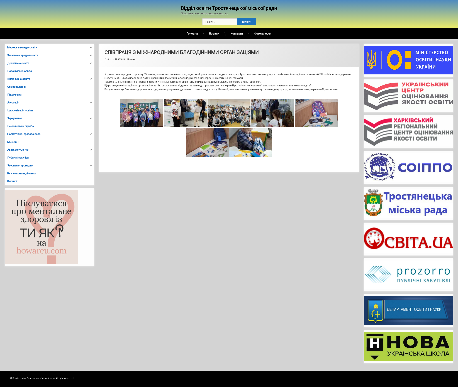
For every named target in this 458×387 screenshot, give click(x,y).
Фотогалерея (262, 33)
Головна (192, 33)
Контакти (236, 33)
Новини (214, 33)
